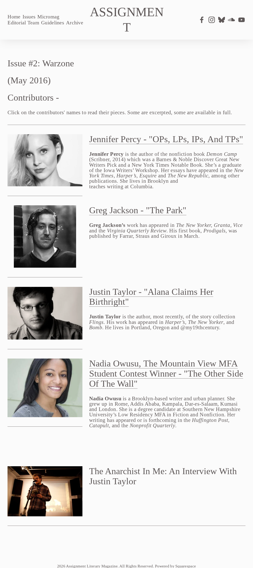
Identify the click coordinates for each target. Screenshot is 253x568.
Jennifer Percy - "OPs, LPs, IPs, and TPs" (166, 139)
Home (14, 17)
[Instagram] (212, 20)
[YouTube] (241, 20)
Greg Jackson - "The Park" (137, 210)
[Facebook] (202, 20)
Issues (29, 17)
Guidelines (52, 23)
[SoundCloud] (231, 20)
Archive (74, 23)
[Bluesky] (222, 20)
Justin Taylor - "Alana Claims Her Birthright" (151, 297)
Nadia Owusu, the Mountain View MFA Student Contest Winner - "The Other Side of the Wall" (166, 373)
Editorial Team (23, 23)
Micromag (48, 17)
